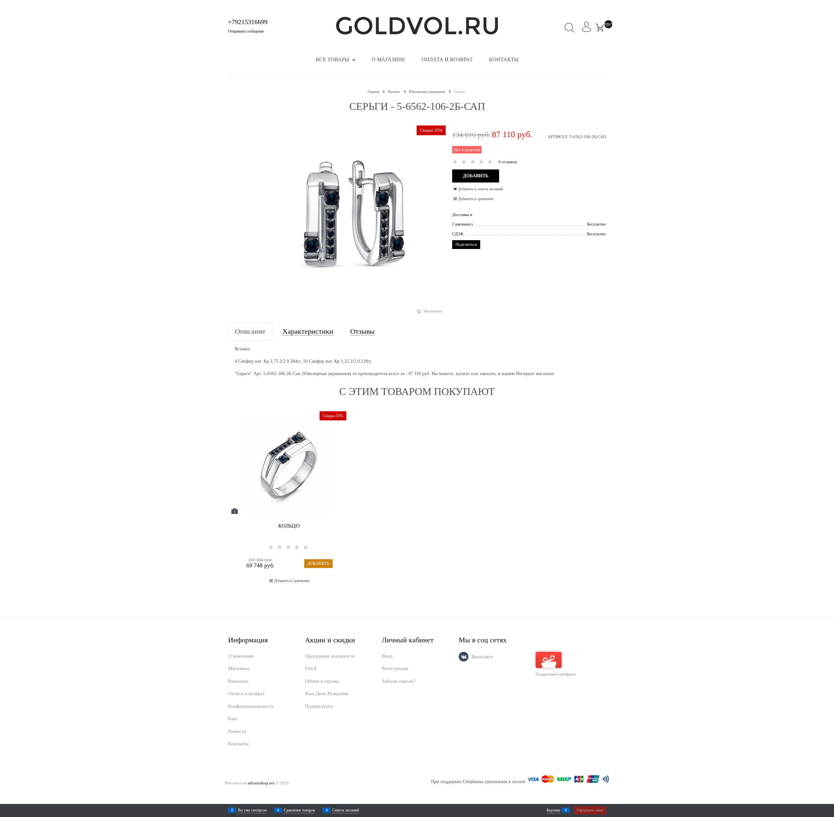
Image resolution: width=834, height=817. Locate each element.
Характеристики (307, 331)
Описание (250, 331)
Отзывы (362, 331)
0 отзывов (507, 161)
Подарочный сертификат (556, 674)
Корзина (553, 810)
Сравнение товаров (299, 810)
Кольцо (289, 526)
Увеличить (432, 311)
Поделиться (466, 244)
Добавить (318, 563)
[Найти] (570, 28)
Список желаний (345, 810)
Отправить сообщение (246, 31)
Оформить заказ (590, 810)
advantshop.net (261, 783)
